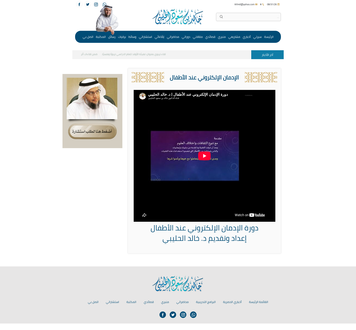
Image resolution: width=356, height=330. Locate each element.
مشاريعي (234, 36)
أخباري (247, 36)
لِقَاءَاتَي (159, 36)
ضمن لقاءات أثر (92, 54)
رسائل (112, 36)
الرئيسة (268, 36)
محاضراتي (173, 36)
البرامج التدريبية (206, 302)
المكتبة (101, 36)
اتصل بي (88, 36)
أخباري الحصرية (232, 302)
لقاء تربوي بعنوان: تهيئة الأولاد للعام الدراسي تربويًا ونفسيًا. (137, 54)
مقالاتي (198, 36)
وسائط (132, 36)
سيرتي (257, 36)
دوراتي (186, 36)
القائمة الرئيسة (258, 302)
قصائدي (210, 36)
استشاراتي (145, 36)
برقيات (122, 36)
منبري (222, 36)
